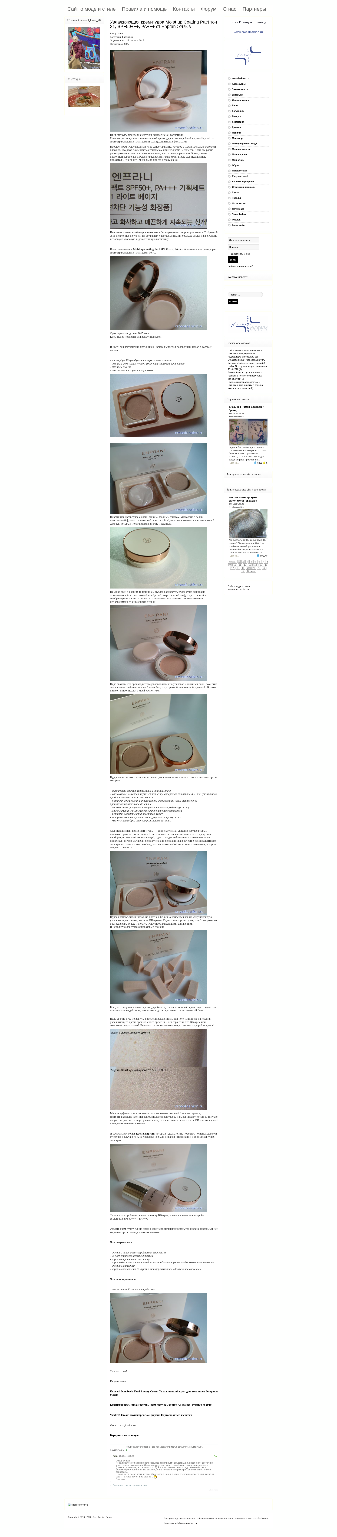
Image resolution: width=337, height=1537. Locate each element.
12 (245, 565)
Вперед (251, 571)
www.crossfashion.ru (248, 32)
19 (243, 568)
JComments (213, 1490)
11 (240, 565)
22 (259, 568)
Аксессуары (239, 84)
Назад (232, 561)
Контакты (184, 9)
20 (248, 568)
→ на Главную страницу (248, 22)
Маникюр (237, 138)
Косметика (127, 37)
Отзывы (236, 219)
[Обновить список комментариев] (127, 1450)
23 (264, 568)
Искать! (233, 301)
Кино (235, 105)
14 (255, 565)
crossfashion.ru (240, 78)
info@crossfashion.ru (186, 1523)
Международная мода (244, 143)
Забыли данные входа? (240, 266)
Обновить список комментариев (130, 1485)
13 (250, 565)
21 (253, 568)
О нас (229, 9)
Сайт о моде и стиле (91, 9)
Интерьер (237, 94)
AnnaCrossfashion (236, 417)
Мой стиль (238, 160)
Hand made (238, 208)
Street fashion (239, 214)
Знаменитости (240, 89)
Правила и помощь (144, 9)
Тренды (236, 198)
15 (261, 565)
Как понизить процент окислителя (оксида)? (243, 499)
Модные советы (241, 149)
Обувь (235, 165)
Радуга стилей (240, 176)
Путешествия (239, 170)
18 (238, 568)
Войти (233, 259)
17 (232, 568)
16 (266, 565)
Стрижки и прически (243, 187)
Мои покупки (239, 154)
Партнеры (254, 9)
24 (243, 571)
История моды (240, 100)
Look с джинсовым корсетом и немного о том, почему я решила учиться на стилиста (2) (245, 385)
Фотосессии (239, 203)
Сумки (235, 192)
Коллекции (238, 111)
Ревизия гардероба (243, 181)
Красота (236, 127)
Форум (209, 9)
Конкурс (236, 116)
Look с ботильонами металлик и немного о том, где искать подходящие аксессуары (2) (245, 353)
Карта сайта (238, 225)
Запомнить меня (240, 253)
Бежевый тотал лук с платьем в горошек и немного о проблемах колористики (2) (245, 375)
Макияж (236, 132)
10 (234, 565)
